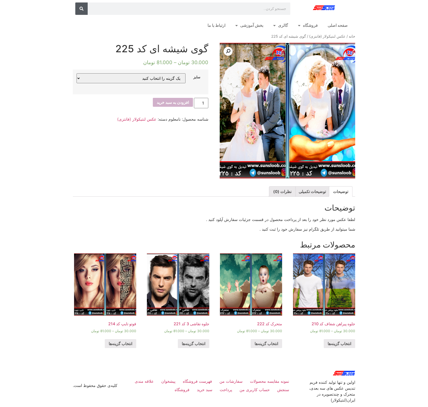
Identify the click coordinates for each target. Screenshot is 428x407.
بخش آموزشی (251, 25)
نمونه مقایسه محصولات (269, 381)
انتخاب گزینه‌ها (339, 343)
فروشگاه (310, 25)
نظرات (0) (282, 191)
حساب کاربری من (255, 389)
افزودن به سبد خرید (173, 102)
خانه (352, 36)
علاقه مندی (144, 381)
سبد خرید (204, 389)
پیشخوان (168, 381)
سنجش (283, 389)
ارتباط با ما (216, 25)
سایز (196, 77)
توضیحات (340, 191)
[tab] (340, 191)
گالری (283, 25)
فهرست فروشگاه (197, 381)
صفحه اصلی (338, 25)
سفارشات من (230, 381)
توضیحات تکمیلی (312, 191)
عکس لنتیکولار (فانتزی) (327, 36)
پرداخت (226, 389)
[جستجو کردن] (81, 8)
